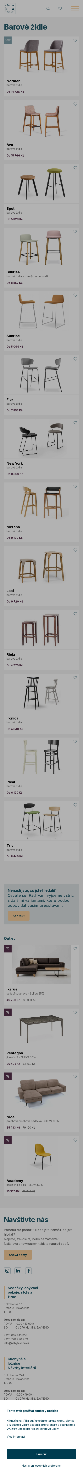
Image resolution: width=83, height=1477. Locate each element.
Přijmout (41, 1454)
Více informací (16, 1436)
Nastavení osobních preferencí (41, 1465)
